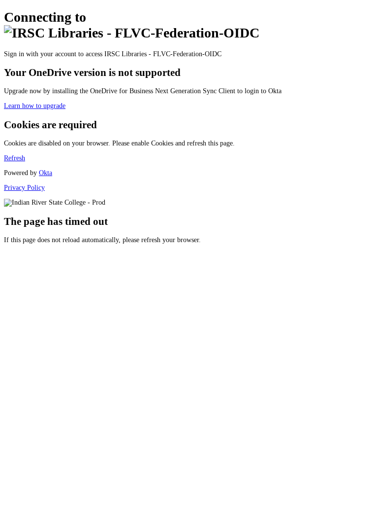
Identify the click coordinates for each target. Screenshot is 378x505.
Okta (45, 173)
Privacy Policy (24, 187)
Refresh (14, 158)
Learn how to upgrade (34, 105)
